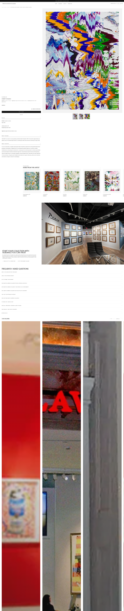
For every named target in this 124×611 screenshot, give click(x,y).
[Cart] (121, 4)
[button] (113, 3)
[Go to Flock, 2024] (72, 181)
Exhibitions (70, 3)
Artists (64, 3)
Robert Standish (6, 99)
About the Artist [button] (5, 143)
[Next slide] (121, 318)
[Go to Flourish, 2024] (92, 181)
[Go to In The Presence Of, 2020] (112, 181)
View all (118, 318)
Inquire (21, 114)
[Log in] (120, 4)
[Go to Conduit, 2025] (52, 181)
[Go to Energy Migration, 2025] (32, 181)
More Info (4, 101)
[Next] (100, 167)
